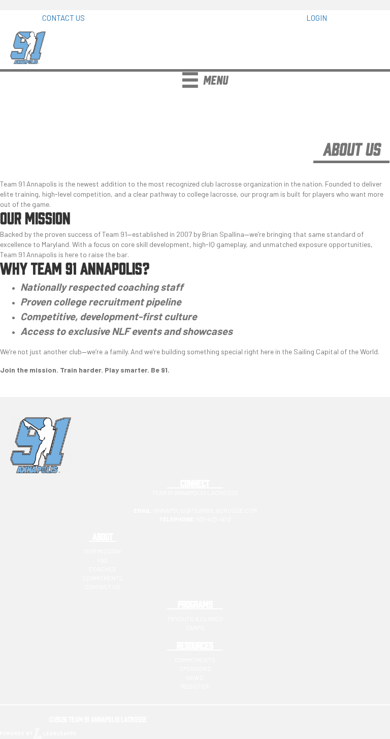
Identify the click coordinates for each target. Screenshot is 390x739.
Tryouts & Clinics (195, 618)
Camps (195, 627)
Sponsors (195, 668)
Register (195, 686)
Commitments (102, 577)
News (195, 677)
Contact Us (102, 586)
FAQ (103, 560)
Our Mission (102, 551)
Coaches (102, 568)
